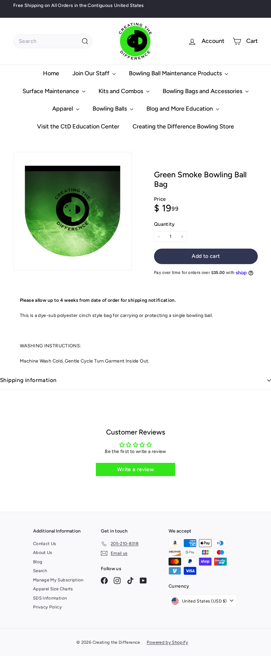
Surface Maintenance (51, 91)
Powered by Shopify (167, 642)
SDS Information (50, 598)
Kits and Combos (121, 91)
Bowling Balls (110, 108)
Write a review (135, 469)
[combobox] (53, 41)
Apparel (63, 108)
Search (40, 570)
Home (51, 73)
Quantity (164, 224)
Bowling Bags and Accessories (203, 91)
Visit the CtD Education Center (78, 126)
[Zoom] (73, 211)
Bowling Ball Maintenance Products (176, 73)
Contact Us (44, 543)
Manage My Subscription (58, 579)
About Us (42, 552)
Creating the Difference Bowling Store (183, 126)
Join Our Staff (91, 73)
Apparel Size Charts (53, 588)
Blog (37, 561)
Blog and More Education (180, 108)
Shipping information (28, 380)
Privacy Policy (47, 606)
